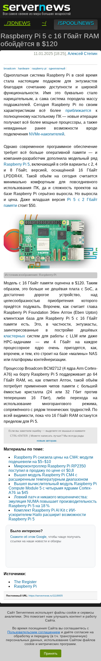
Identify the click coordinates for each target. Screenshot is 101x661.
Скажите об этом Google (28, 537)
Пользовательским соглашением (33, 632)
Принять (50, 653)
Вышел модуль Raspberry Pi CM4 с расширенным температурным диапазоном (48, 477)
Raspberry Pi (25, 586)
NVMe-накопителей (46, 134)
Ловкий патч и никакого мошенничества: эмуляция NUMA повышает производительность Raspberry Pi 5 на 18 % (53, 501)
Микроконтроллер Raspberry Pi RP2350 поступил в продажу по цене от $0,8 (47, 468)
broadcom (10, 68)
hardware (23, 68)
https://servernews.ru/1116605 (46, 595)
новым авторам (46, 440)
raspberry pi (39, 68)
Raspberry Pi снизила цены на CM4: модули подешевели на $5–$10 (51, 459)
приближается (78, 110)
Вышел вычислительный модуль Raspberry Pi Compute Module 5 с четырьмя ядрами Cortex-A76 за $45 (53, 488)
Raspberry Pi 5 (17, 164)
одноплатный (57, 68)
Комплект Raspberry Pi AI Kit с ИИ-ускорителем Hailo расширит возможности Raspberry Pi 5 (47, 514)
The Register (25, 582)
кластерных (14, 336)
